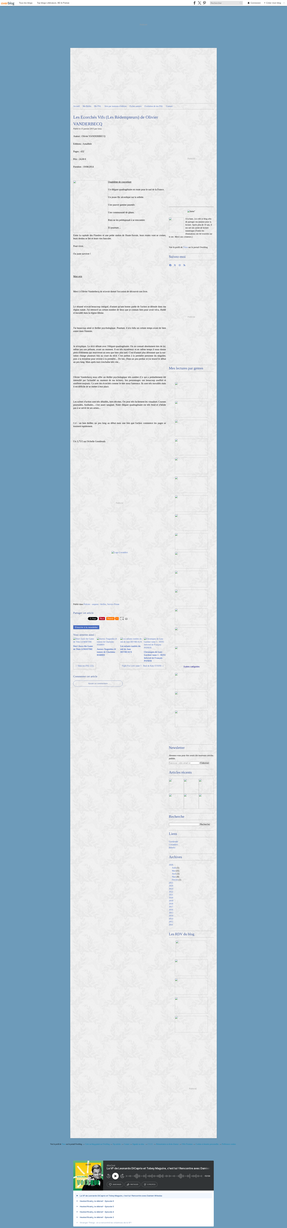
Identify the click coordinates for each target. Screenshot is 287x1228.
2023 (171, 889)
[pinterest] (204, 3)
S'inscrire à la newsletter (86, 627)
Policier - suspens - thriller (95, 604)
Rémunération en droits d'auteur (167, 1144)
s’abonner (117, 1184)
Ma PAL (97, 106)
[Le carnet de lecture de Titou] (176, 224)
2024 (171, 886)
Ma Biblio (87, 106)
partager (134, 1184)
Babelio (172, 847)
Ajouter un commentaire (98, 684)
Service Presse (113, 604)
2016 (171, 910)
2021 (171, 895)
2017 (171, 907)
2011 (171, 925)
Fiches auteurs (136, 106)
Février (175, 880)
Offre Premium (187, 1144)
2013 (171, 919)
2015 (171, 913)
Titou (185, 247)
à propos (151, 1184)
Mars (174, 877)
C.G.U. (150, 1144)
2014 (171, 916)
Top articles (117, 1144)
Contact (169, 106)
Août (174, 868)
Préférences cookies (229, 1144)
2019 (171, 901)
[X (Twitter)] (199, 3)
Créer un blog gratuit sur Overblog (97, 1144)
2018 (171, 904)
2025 (171, 883)
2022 (171, 892)
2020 (171, 898)
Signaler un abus (138, 1144)
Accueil (76, 106)
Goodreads (173, 841)
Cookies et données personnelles (207, 1144)
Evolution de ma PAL (154, 106)
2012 (171, 922)
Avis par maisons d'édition (115, 106)
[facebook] (194, 3)
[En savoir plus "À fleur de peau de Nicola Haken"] (206, 801)
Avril (174, 874)
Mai (173, 871)
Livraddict (173, 844)
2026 (171, 865)
